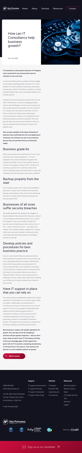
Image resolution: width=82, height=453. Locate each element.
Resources (58, 8)
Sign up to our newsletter (41, 446)
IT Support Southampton (37, 385)
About (34, 8)
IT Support (52, 385)
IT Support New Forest (36, 395)
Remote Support (70, 385)
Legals (66, 405)
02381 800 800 (8, 385)
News (66, 392)
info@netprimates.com (11, 389)
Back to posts (14, 356)
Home (25, 8)
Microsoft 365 (53, 389)
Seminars (67, 402)
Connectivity (53, 395)
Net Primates (9, 407)
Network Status (69, 389)
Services (45, 8)
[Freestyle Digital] (75, 429)
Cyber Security (54, 392)
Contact (72, 8)
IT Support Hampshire (36, 392)
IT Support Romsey (35, 389)
